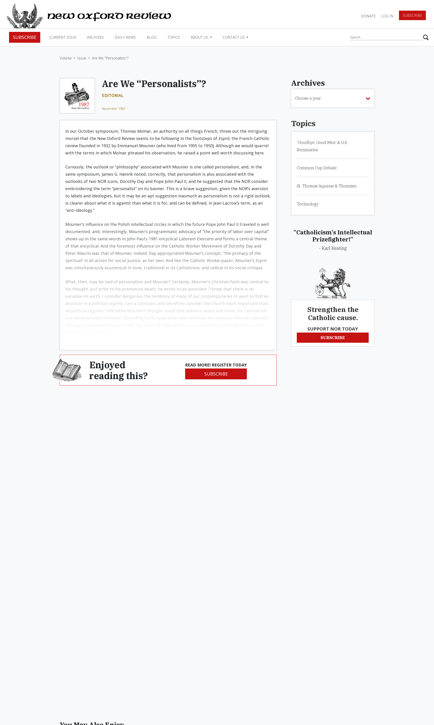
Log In (387, 16)
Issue (81, 58)
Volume (66, 58)
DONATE (368, 16)
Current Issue (62, 37)
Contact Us (234, 37)
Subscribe (412, 15)
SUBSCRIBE (216, 374)
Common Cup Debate (317, 167)
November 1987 (113, 108)
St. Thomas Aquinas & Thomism (327, 186)
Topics (173, 37)
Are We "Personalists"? (110, 58)
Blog (152, 37)
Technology (307, 204)
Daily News (125, 37)
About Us (200, 37)
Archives (95, 37)
